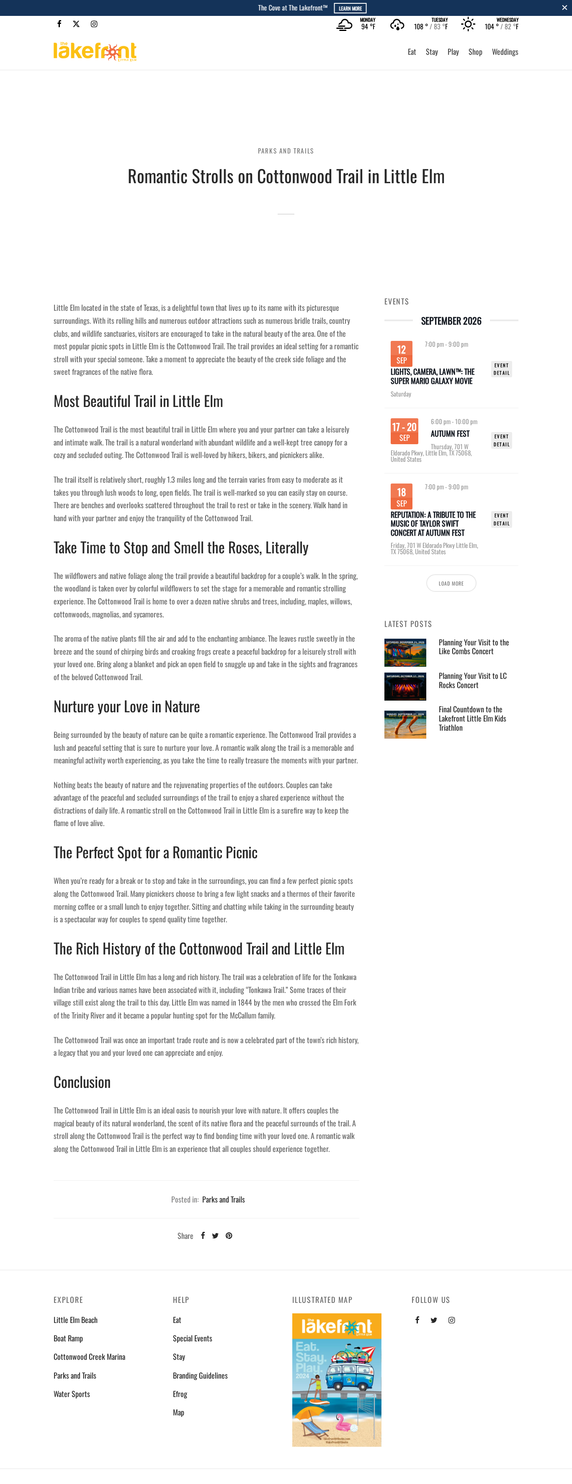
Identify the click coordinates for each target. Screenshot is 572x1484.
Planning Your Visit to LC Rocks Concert (473, 680)
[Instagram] (94, 24)
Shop (475, 51)
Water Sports (72, 1393)
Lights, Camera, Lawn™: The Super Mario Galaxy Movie (432, 376)
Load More (451, 583)
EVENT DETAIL (502, 369)
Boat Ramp (68, 1338)
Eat (412, 51)
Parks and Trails (286, 150)
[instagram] (451, 1320)
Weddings (505, 51)
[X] (76, 24)
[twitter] (434, 1320)
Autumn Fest (450, 434)
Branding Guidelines (200, 1375)
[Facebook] (59, 24)
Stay (432, 51)
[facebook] (417, 1320)
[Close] (565, 8)
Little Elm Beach (76, 1319)
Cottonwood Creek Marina (89, 1356)
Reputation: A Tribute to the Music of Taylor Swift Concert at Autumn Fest (433, 523)
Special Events (192, 1338)
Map (178, 1412)
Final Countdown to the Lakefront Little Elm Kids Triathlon (472, 718)
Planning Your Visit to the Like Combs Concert (474, 646)
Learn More (321, 8)
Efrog (180, 1393)
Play (453, 51)
